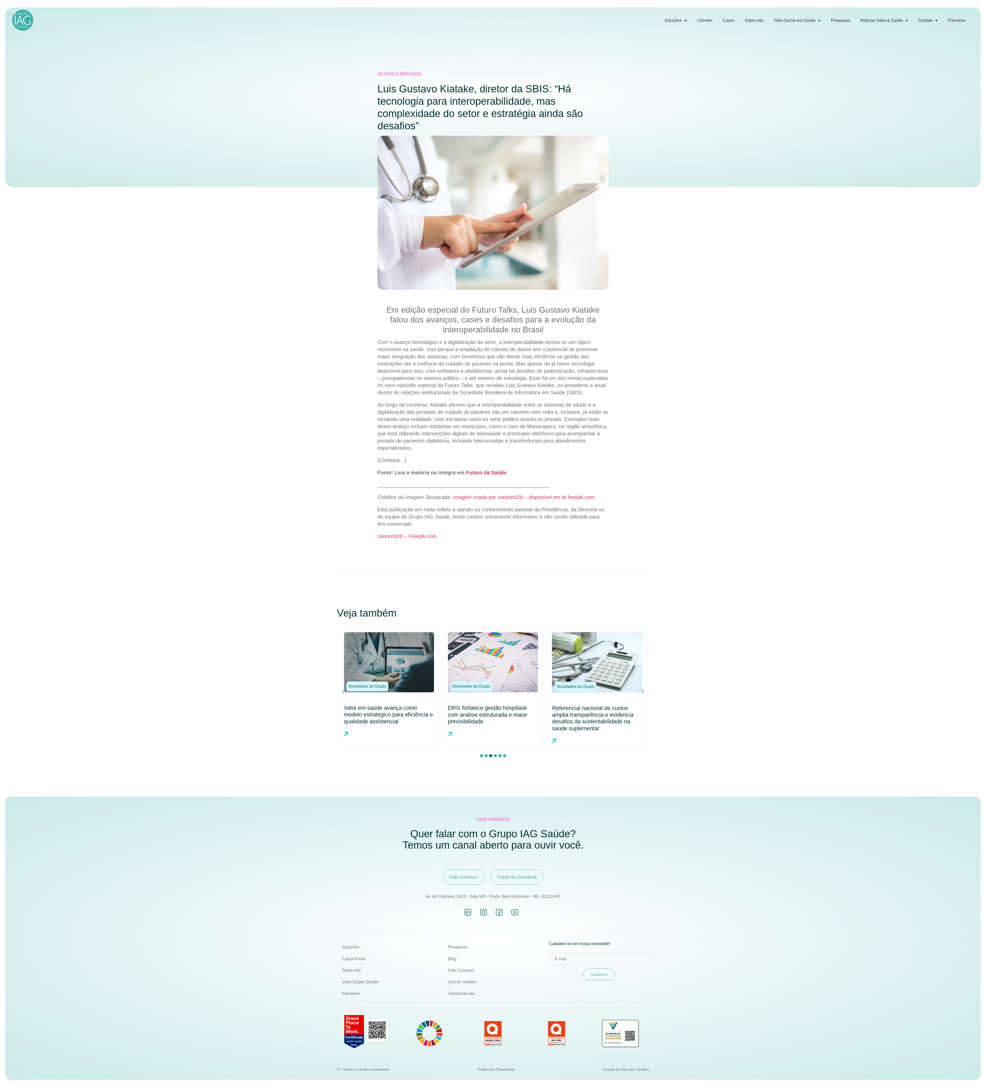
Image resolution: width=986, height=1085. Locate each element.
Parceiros (956, 20)
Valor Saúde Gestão (360, 982)
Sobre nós (754, 20)
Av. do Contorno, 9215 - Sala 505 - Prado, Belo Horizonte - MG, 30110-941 (493, 896)
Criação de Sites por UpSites (625, 1069)
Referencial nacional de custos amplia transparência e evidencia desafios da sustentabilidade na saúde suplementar (592, 718)
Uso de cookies (462, 982)
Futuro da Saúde (486, 472)
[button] (367, 686)
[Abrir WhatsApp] (973, 1072)
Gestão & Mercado (399, 74)
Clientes (704, 20)
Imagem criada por (475, 497)
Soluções (673, 20)
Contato (925, 20)
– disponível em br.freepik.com (559, 497)
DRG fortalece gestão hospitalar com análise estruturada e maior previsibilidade (487, 715)
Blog (452, 959)
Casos (728, 20)
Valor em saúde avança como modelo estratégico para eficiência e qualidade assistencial (388, 715)
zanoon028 (511, 497)
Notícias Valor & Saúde (881, 20)
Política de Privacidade (496, 1069)
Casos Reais (354, 959)
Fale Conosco (461, 970)
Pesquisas (840, 20)
